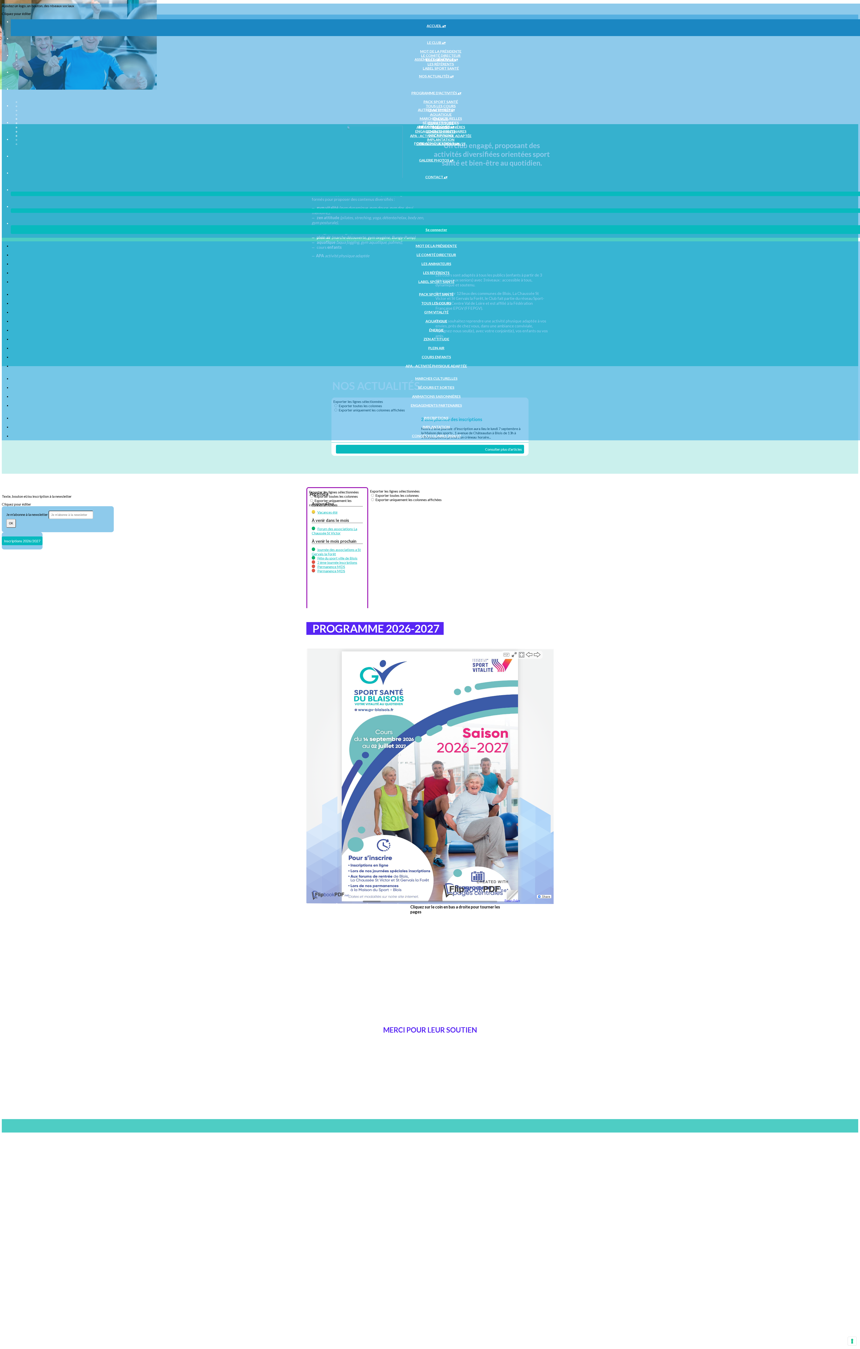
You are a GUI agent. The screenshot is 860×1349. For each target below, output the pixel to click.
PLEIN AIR (436, 348)
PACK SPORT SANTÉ (441, 101)
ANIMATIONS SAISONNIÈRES (436, 396)
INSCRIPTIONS (440, 135)
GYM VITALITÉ (436, 312)
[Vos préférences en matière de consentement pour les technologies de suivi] (852, 1341)
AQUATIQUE (441, 114)
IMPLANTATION (440, 139)
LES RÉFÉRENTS (441, 64)
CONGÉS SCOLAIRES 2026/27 (436, 436)
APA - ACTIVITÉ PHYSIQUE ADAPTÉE (436, 366)
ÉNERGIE (436, 330)
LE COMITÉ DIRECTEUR (440, 55)
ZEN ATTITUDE (436, 339)
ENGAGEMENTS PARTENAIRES (441, 131)
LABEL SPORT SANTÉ (441, 68)
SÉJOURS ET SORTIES (441, 123)
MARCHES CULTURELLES (441, 118)
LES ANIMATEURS (436, 264)
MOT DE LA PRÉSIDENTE (440, 51)
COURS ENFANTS (436, 357)
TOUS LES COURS (441, 106)
